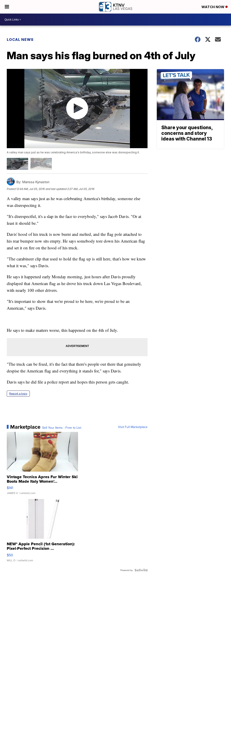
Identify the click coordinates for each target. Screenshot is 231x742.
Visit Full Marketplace (133, 426)
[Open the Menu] (6, 7)
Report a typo (18, 393)
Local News (20, 39)
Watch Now (213, 7)
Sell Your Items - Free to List (61, 427)
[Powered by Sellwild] (141, 570)
